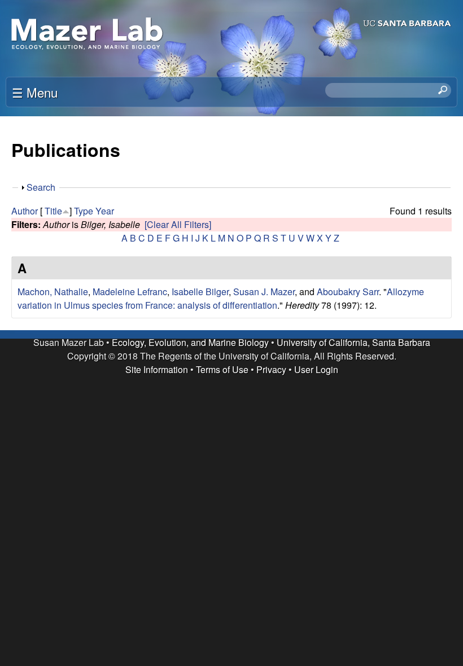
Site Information (156, 369)
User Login (316, 369)
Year (104, 210)
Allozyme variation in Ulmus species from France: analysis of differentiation (221, 298)
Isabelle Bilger (200, 291)
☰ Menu (35, 92)
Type (83, 210)
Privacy (271, 369)
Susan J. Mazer (264, 291)
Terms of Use (222, 369)
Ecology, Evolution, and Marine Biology (190, 342)
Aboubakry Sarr (348, 291)
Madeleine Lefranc (130, 291)
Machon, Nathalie (53, 291)
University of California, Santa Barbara (353, 342)
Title (53, 210)
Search (41, 187)
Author (24, 210)
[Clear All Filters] (178, 224)
